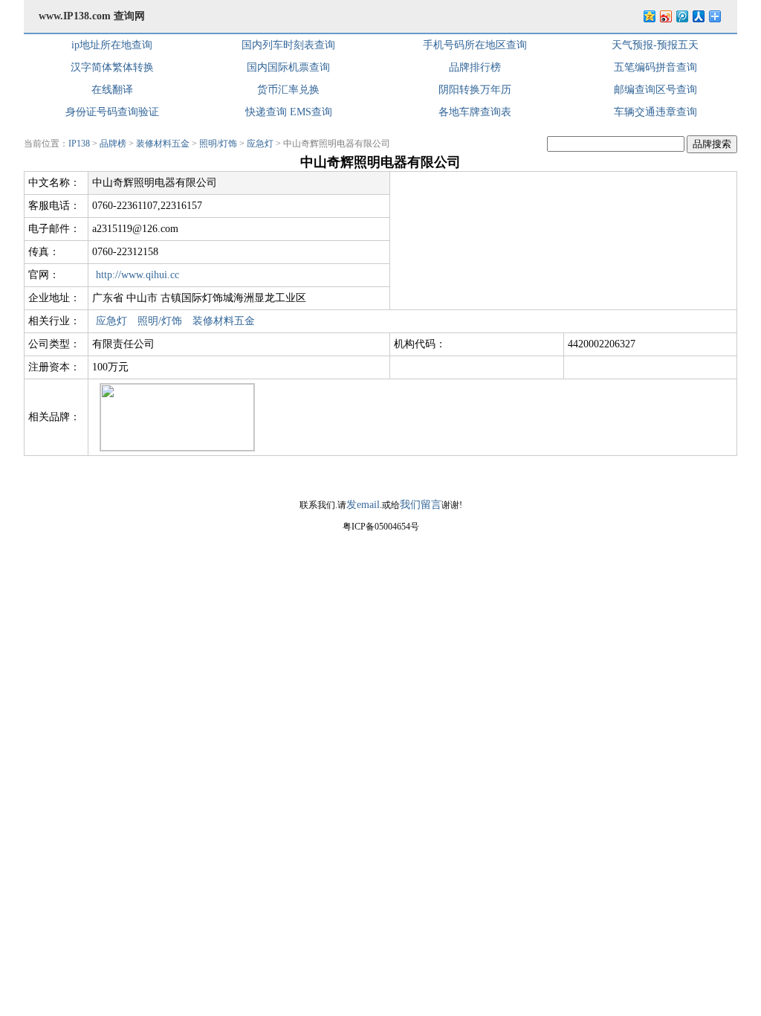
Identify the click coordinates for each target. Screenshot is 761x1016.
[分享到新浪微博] (665, 16)
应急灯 (260, 143)
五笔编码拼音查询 (655, 67)
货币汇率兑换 (288, 89)
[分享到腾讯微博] (681, 16)
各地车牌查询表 (474, 112)
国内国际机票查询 (288, 67)
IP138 (79, 143)
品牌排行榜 (475, 67)
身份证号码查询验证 (112, 112)
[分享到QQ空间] (649, 16)
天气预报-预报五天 (655, 45)
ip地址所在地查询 (111, 45)
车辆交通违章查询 (655, 112)
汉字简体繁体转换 (112, 67)
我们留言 (420, 504)
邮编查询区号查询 (655, 89)
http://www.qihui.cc (137, 274)
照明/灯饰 (218, 143)
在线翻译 (112, 89)
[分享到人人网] (698, 16)
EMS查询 (311, 112)
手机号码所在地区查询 (475, 45)
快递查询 (266, 112)
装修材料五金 (163, 143)
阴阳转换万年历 (474, 89)
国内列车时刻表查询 (288, 45)
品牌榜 (113, 143)
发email (363, 504)
